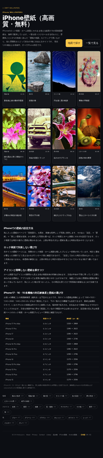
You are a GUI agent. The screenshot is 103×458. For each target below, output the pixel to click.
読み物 (55, 435)
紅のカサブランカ (61, 158)
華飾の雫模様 (84, 100)
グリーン (30, 418)
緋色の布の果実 (85, 158)
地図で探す (74, 42)
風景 (26, 407)
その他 (80, 407)
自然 (15, 407)
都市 (92, 407)
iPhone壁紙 (63, 435)
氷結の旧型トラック (37, 158)
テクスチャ (66, 407)
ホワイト (73, 418)
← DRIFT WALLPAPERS (11, 8)
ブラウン (44, 418)
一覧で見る (92, 42)
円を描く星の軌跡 (61, 100)
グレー (23, 423)
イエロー (9, 423)
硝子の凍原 (26, 401)
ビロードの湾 (10, 401)
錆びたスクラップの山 (62, 215)
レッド (87, 418)
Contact (42, 435)
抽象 (38, 407)
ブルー (16, 418)
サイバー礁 (61, 396)
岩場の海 (32, 100)
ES (90, 435)
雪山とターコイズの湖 (87, 215)
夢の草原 (90, 396)
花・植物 (51, 407)
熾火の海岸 (17, 396)
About (28, 435)
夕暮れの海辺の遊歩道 (13, 215)
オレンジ (59, 418)
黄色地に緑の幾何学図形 (13, 100)
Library (48, 435)
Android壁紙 (73, 435)
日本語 (83, 435)
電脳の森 (33, 396)
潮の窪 (47, 396)
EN (87, 435)
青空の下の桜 (34, 215)
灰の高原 (77, 396)
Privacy (34, 435)
